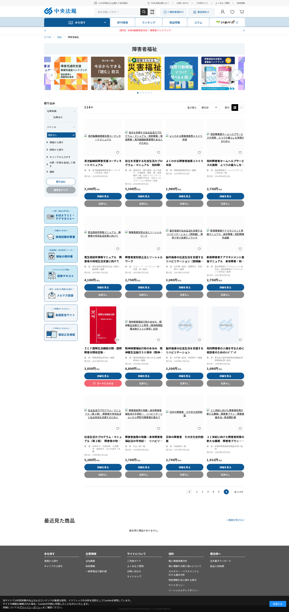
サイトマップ (134, 576)
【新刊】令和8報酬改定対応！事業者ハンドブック (144, 30)
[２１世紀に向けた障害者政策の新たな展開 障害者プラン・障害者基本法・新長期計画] (225, 413)
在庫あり (58, 117)
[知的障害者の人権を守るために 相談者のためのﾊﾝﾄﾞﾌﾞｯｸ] (225, 325)
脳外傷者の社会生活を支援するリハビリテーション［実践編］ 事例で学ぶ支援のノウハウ (185, 261)
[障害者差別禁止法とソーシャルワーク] (144, 234)
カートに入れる (105, 383)
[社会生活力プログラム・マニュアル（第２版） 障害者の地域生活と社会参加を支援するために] (103, 413)
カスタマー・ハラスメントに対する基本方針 (184, 573)
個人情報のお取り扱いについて (185, 566)
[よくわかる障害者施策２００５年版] (184, 137)
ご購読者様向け (175, 12)
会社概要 (90, 561)
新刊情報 (122, 22)
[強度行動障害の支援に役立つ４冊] (181, 73)
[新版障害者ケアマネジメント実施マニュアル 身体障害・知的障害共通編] (225, 234)
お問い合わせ (183, 3)
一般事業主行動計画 (96, 571)
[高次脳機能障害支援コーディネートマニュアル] (103, 137)
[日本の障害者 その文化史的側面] (184, 413)
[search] (144, 11)
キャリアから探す (53, 566)
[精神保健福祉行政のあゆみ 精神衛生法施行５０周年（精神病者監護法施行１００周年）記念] (144, 325)
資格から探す (51, 561)
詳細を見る (103, 196)
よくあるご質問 (222, 3)
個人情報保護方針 (178, 561)
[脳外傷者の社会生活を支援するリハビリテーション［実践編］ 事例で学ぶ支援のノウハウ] (184, 234)
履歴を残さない (236, 520)
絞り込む (61, 181)
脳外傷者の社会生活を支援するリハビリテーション (184, 350)
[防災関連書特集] (107, 73)
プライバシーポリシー (31, 607)
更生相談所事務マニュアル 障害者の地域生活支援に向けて (103, 259)
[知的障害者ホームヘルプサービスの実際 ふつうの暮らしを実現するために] (225, 137)
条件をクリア (61, 190)
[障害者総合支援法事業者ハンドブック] (218, 73)
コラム (198, 22)
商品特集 (174, 22)
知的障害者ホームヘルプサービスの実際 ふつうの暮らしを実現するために (225, 165)
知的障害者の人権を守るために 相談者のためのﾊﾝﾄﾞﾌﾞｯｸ (227, 350)
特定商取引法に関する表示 (183, 580)
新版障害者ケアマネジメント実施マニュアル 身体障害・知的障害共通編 (225, 261)
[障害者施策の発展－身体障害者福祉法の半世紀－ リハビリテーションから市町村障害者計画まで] (144, 413)
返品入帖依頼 (217, 566)
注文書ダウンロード (220, 561)
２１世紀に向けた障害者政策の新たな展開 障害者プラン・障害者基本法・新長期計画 (225, 441)
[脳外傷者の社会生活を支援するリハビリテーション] (184, 325)
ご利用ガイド (202, 3)
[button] (45, 30)
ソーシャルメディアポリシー (184, 590)
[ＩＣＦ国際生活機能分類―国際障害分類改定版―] (103, 325)
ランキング (148, 22)
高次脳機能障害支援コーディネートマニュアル (103, 163)
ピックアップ (241, 107)
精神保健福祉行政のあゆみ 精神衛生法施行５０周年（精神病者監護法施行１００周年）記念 (144, 352)
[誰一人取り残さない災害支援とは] (144, 73)
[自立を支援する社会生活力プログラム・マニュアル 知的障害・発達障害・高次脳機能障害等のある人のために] (144, 137)
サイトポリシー (177, 585)
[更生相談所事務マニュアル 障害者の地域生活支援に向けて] (103, 234)
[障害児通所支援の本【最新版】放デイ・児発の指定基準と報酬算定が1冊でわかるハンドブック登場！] (71, 73)
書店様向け (203, 12)
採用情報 (241, 3)
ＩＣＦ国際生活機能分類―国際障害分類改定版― (103, 350)
